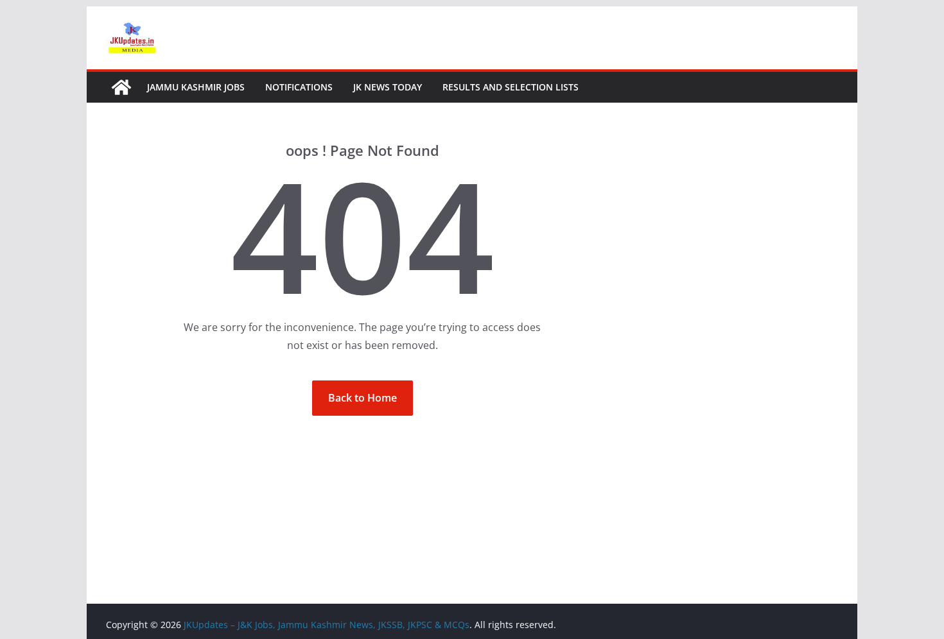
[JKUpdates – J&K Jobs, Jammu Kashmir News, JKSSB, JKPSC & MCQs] (121, 87)
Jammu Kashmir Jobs (196, 87)
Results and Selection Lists (510, 87)
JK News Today (387, 87)
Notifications (299, 87)
